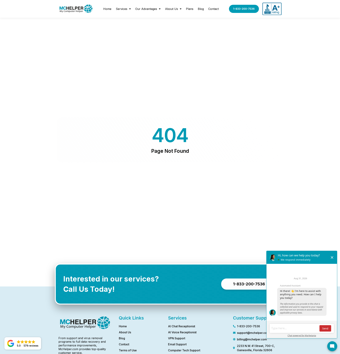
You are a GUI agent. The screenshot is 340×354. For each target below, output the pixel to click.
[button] (22, 343)
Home (107, 9)
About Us (171, 9)
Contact (213, 9)
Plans (189, 9)
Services (121, 9)
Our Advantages (146, 9)
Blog (201, 9)
